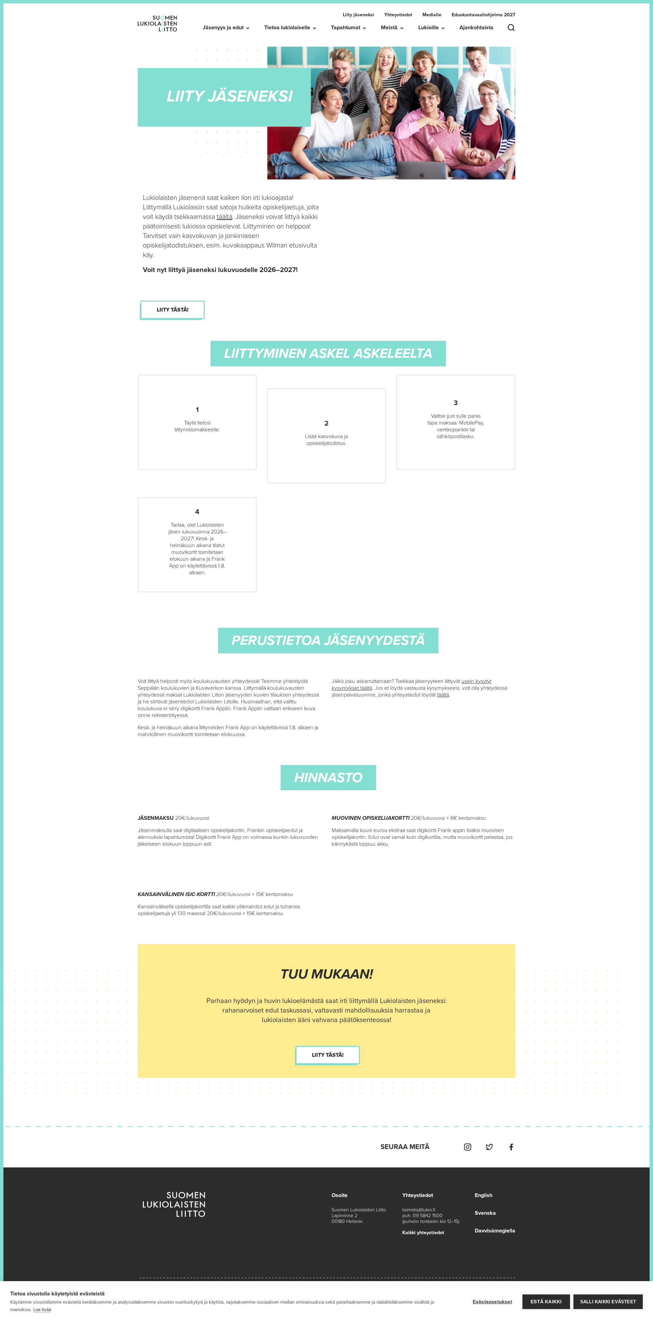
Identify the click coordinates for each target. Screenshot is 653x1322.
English (483, 1195)
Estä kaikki (546, 1301)
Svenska (485, 1213)
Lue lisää (42, 1309)
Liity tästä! (172, 309)
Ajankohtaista (476, 27)
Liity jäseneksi (358, 15)
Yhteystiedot (398, 15)
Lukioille (428, 27)
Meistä (389, 27)
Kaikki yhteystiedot (423, 1233)
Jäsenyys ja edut (223, 27)
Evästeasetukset (492, 1301)
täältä (224, 217)
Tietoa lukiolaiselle (287, 27)
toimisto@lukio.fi (418, 1210)
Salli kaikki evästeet (608, 1301)
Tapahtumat (345, 27)
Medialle (431, 15)
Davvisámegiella (495, 1230)
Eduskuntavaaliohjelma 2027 (483, 15)
